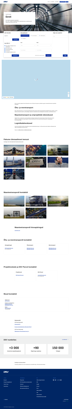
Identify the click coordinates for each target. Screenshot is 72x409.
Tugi (37, 392)
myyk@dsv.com (17, 230)
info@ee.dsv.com (8, 308)
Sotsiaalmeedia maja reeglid (41, 396)
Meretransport (30, 152)
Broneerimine (62, 1)
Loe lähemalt (64, 339)
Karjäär (38, 384)
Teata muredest (39, 394)
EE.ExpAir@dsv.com (30, 248)
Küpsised (21, 384)
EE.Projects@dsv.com (19, 275)
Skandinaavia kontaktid (54, 204)
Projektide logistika (9, 164)
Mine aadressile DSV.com (24, 388)
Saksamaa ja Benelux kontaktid (12, 216)
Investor (38, 386)
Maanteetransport (53, 151)
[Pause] (71, 4)
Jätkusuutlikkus (39, 390)
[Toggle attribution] (69, 97)
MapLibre (61, 97)
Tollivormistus (52, 163)
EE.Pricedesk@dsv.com (9, 248)
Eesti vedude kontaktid (10, 204)
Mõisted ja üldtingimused (24, 386)
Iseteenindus (6, 386)
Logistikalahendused (10, 174)
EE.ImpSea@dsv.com (52, 249)
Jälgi (67, 1)
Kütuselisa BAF (17, 324)
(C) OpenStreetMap (65, 97)
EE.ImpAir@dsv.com (30, 249)
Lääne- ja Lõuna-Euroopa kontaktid (35, 216)
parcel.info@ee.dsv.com (42, 275)
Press (37, 388)
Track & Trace (6, 384)
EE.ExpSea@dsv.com (52, 248)
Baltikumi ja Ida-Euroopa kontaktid (35, 204)
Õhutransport (8, 152)
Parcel (28, 163)
